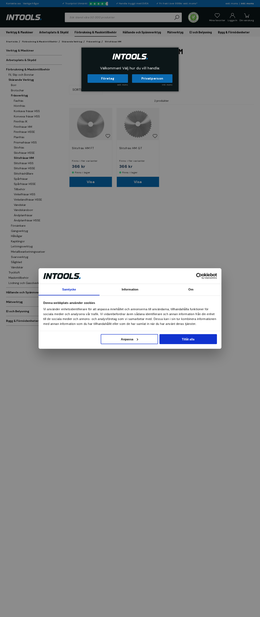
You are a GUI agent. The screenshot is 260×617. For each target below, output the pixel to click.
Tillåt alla (188, 339)
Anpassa (127, 339)
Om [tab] (190, 289)
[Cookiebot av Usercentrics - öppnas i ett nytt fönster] (199, 276)
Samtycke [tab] (69, 289)
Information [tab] (130, 289)
